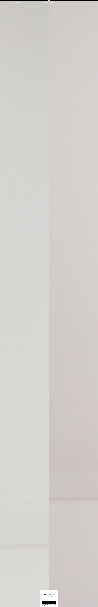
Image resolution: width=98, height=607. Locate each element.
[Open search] (12, 2)
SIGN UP (49, 602)
